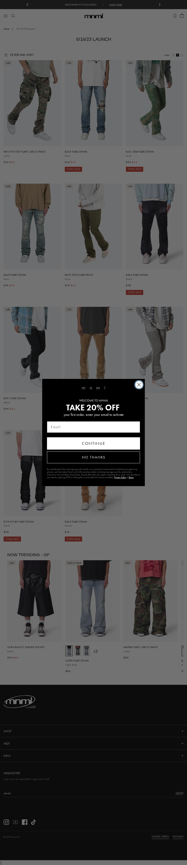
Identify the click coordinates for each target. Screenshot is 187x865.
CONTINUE (93, 443)
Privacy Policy (120, 477)
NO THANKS (93, 457)
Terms (131, 477)
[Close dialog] (139, 385)
